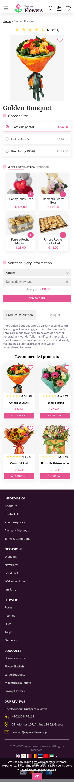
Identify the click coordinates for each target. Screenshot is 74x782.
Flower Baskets (14, 666)
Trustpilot (30, 709)
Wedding (11, 556)
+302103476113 (23, 716)
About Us (11, 505)
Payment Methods (17, 530)
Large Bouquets (15, 674)
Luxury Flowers (15, 691)
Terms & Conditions (17, 538)
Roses (8, 607)
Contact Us (12, 514)
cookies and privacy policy (39, 769)
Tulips (8, 632)
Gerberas (11, 640)
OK (37, 776)
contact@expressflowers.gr (29, 732)
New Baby (11, 564)
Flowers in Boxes (16, 658)
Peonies (10, 615)
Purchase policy (15, 522)
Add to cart (37, 298)
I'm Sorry (10, 589)
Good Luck (12, 573)
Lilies (8, 623)
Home (7, 21)
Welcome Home (15, 581)
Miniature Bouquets (18, 682)
